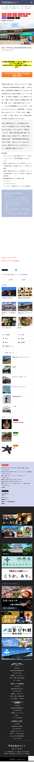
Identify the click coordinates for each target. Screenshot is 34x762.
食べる (3, 471)
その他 (3, 487)
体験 (6, 475)
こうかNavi (6, 6)
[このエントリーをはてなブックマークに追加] (16, 270)
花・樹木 (19, 479)
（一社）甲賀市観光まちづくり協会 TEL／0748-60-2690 (16, 751)
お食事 (12, 274)
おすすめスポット (6, 493)
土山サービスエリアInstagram (10, 260)
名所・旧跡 (10, 467)
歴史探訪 (23, 342)
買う (3, 483)
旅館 (7, 481)
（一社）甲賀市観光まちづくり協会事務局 (17, 702)
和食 (15, 471)
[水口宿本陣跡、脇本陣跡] (24, 280)
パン (21, 483)
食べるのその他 (6, 473)
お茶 (6, 483)
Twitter (13, 748)
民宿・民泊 (11, 481)
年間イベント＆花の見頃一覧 (8, 501)
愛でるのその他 (12, 479)
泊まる (3, 481)
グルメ (19, 274)
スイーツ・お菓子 (12, 483)
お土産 (5, 274)
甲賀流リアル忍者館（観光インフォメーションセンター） (17, 664)
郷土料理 (26, 274)
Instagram (18, 748)
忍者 (6, 467)
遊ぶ (3, 475)
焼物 (25, 483)
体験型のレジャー (9, 346)
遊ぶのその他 (6, 477)
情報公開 (27, 753)
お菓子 (8, 274)
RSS (21, 748)
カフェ (15, 274)
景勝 (7, 479)
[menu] (31, 2)
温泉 (6, 342)
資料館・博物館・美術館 (22, 467)
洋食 (7, 471)
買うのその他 (6, 485)
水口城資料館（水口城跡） (17, 721)
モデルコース (5, 497)
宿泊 (6, 338)
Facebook (15, 748)
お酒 (18, 483)
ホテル (19, 481)
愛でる (3, 479)
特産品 (3, 503)
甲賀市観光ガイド (17, 746)
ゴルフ (24, 475)
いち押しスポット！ (9, 352)
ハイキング (15, 475)
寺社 (15, 467)
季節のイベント (5, 499)
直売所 (28, 483)
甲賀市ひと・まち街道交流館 (17, 683)
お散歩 (22, 338)
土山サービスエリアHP (8, 257)
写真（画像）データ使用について (16, 753)
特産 (22, 274)
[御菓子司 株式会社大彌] (9, 280)
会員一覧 (6, 753)
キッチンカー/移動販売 (27, 471)
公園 (20, 475)
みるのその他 (6, 469)
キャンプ (10, 475)
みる (3, 467)
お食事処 (7, 334)
